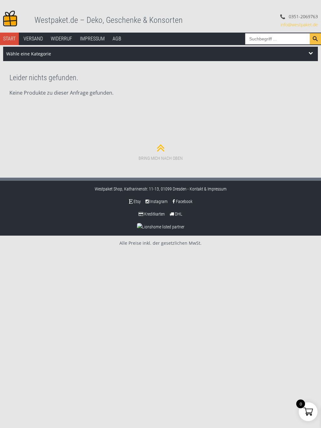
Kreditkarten (154, 214)
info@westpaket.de (299, 25)
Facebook (183, 201)
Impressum (92, 39)
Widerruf (61, 39)
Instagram (158, 201)
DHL (178, 214)
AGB (117, 39)
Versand (33, 39)
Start (9, 39)
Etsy (137, 201)
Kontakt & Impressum (208, 188)
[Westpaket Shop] (10, 17)
